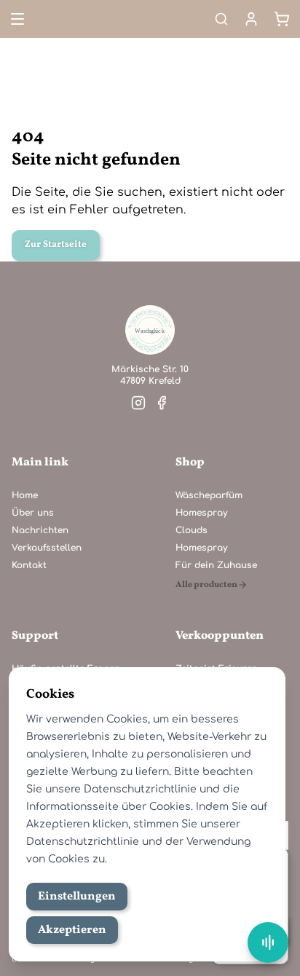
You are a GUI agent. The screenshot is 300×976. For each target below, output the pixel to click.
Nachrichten (40, 530)
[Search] (221, 19)
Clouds (191, 530)
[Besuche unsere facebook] (161, 402)
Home (25, 495)
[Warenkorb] (282, 19)
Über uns (33, 513)
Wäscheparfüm (208, 495)
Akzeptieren (72, 930)
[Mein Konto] (251, 19)
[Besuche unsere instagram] (138, 402)
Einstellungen (77, 897)
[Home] (150, 330)
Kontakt (29, 565)
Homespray (201, 513)
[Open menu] (16, 19)
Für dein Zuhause (216, 565)
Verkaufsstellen (47, 548)
